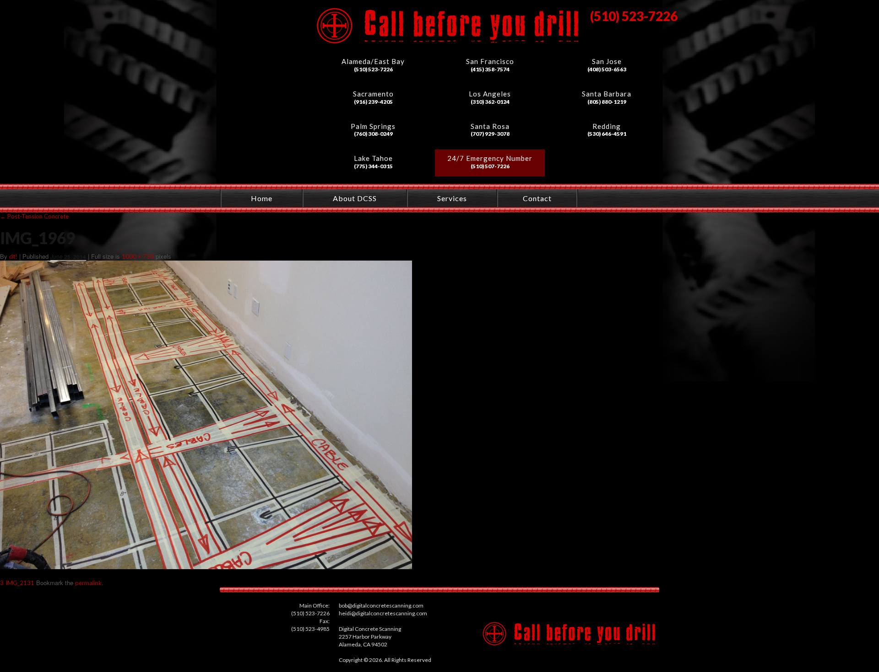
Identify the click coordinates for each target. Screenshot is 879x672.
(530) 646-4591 (606, 133)
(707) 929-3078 (490, 133)
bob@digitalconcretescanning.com (381, 605)
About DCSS (355, 198)
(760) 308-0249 (373, 133)
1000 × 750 (138, 256)
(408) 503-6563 (606, 69)
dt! (13, 256)
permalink (88, 583)
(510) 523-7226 (373, 69)
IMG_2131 (19, 583)
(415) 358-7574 (490, 69)
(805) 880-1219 (606, 101)
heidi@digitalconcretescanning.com (383, 613)
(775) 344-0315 (373, 166)
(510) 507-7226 (490, 166)
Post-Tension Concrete (34, 216)
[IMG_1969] (206, 567)
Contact (537, 198)
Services (452, 198)
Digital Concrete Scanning (259, 62)
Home (261, 198)
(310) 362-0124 (490, 101)
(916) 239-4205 (373, 101)
